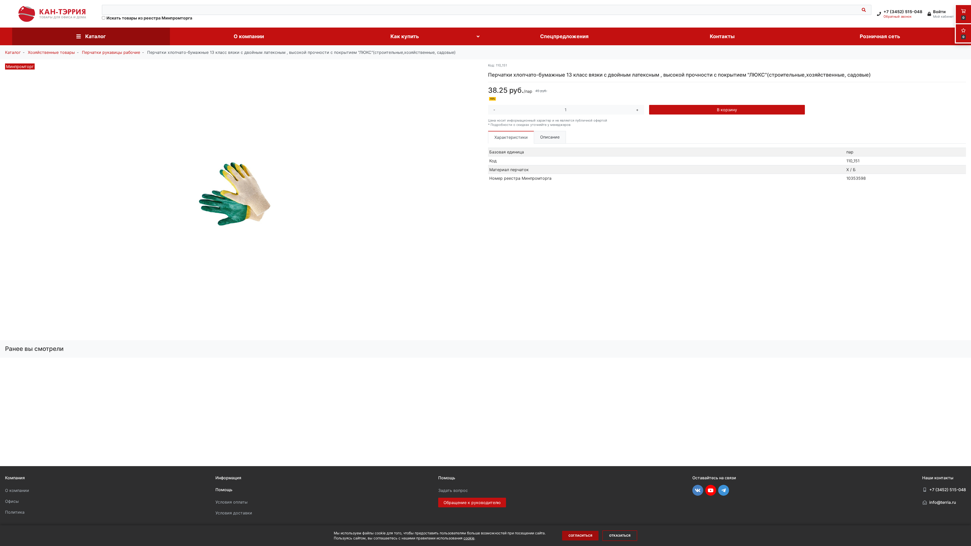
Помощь (223, 489)
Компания (15, 477)
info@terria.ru (942, 502)
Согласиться (580, 535)
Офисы (12, 501)
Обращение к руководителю (472, 502)
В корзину (727, 109)
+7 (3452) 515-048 (947, 489)
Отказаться (619, 535)
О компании (17, 490)
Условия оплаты (231, 502)
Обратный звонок (898, 16)
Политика (15, 512)
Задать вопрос (453, 490)
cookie (469, 538)
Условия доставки (233, 512)
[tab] (511, 137)
